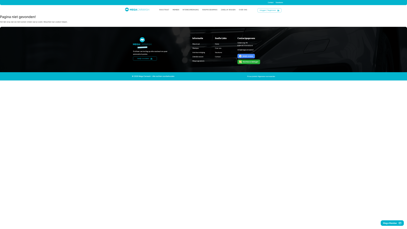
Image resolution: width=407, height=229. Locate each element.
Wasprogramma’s (209, 10)
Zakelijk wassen (228, 10)
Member (176, 10)
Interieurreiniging (191, 10)
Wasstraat (164, 10)
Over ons (243, 10)
